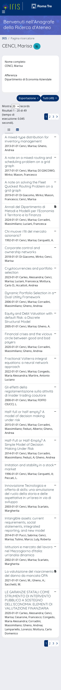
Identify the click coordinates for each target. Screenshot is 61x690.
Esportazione (27, 98)
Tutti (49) (49, 98)
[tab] (9, 129)
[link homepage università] (41, 6)
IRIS (4, 38)
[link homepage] (12, 6)
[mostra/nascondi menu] (3, 12)
